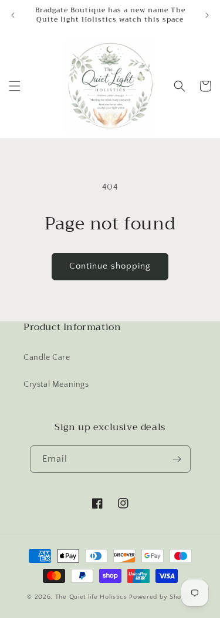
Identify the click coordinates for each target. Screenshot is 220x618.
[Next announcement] (207, 15)
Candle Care (46, 357)
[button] (15, 86)
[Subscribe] (177, 459)
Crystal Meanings (56, 384)
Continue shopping (110, 266)
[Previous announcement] (13, 15)
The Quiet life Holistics (92, 596)
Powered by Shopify (161, 596)
